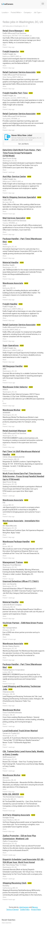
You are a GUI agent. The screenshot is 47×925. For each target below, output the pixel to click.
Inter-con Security (9, 584)
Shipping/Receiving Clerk (14, 883)
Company (27, 12)
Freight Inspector (11, 51)
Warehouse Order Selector (15, 387)
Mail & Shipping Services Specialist (19, 197)
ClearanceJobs (8, 692)
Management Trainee (13, 562)
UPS (4, 544)
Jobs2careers (24, 907)
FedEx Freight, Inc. (10, 54)
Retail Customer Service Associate (19, 72)
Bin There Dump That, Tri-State (14, 865)
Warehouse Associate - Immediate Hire (21, 521)
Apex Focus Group (9, 158)
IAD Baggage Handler (13, 366)
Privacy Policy (36, 909)
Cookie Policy (25, 909)
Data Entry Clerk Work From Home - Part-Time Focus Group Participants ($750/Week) (22, 153)
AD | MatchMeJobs (10, 526)
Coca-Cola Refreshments (12, 713)
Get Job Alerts (23, 144)
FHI (4, 503)
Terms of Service (12, 909)
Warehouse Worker (11, 410)
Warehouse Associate (13, 283)
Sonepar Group (8, 818)
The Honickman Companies (13, 797)
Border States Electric (11, 646)
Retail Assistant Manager (14, 430)
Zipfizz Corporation (10, 841)
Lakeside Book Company (12, 605)
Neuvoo (35, 907)
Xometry (6, 886)
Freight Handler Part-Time (15, 93)
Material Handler (11, 262)
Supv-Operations (11, 345)
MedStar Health (8, 265)
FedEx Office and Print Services (14, 33)
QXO (4, 286)
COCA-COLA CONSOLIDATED (14, 457)
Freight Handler (10, 304)
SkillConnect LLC (9, 757)
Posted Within (16, 12)
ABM (4, 369)
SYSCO (5, 390)
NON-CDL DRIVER (11, 794)
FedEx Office (7, 200)
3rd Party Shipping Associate (16, 815)
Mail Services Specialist (14, 218)
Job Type (37, 12)
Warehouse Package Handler (16, 541)
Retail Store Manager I (13, 30)
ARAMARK (6, 413)
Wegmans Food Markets (12, 565)
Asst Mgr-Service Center (14, 176)
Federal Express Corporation (14, 670)
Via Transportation (10, 628)
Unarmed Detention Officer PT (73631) (21, 581)
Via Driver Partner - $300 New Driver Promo (23, 623)
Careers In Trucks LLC (11, 733)
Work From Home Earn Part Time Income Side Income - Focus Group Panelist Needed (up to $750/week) (23, 476)
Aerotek (6, 778)
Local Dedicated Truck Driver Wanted (20, 730)
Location (5, 12)
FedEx (5, 244)
